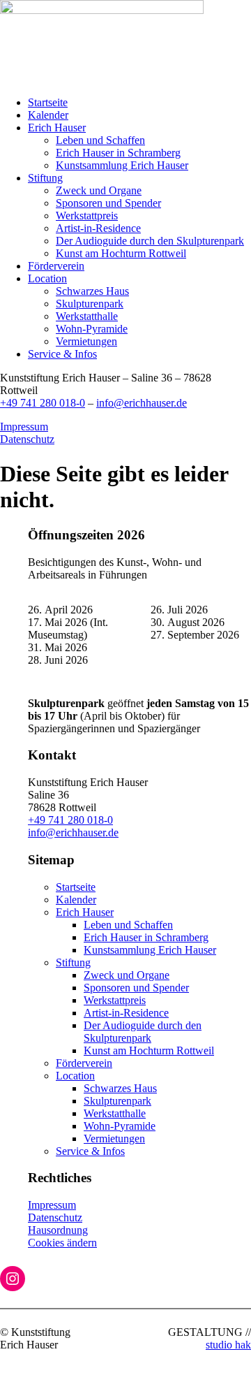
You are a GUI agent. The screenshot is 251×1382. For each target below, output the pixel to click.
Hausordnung (58, 1230)
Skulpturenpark (89, 304)
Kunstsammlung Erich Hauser (122, 165)
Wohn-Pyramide (92, 329)
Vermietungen (86, 341)
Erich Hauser (57, 127)
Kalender (48, 115)
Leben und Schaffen (100, 140)
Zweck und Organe (99, 190)
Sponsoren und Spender (108, 203)
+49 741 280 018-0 (42, 403)
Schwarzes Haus (92, 291)
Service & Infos (62, 354)
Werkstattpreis (87, 215)
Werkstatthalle (87, 316)
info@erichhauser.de (141, 403)
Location (47, 278)
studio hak (228, 1345)
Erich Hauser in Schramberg (118, 153)
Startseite (48, 102)
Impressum (24, 426)
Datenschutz (27, 439)
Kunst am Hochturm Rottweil (121, 253)
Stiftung (45, 178)
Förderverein (56, 266)
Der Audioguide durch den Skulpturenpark (150, 241)
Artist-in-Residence (98, 228)
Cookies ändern (62, 1243)
